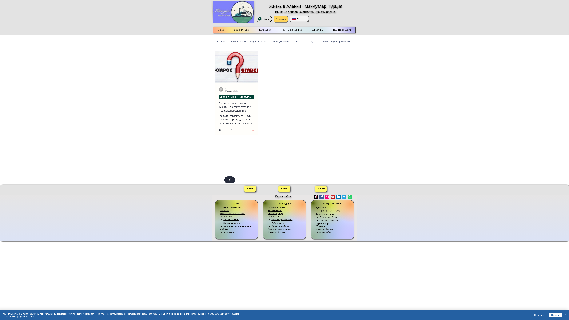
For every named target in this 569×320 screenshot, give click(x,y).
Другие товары (323, 223)
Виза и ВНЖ (273, 216)
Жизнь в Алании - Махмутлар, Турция (305, 6)
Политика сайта (323, 232)
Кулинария (321, 208)
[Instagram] (327, 197)
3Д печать (320, 226)
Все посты (220, 42)
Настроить (539, 314)
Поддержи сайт (227, 232)
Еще (297, 42)
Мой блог (224, 229)
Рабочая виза (278, 223)
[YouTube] (333, 197)
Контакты (224, 210)
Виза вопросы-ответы (281, 219)
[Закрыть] (565, 315)
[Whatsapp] (350, 197)
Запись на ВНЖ (231, 219)
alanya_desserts (280, 42)
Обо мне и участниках (230, 208)
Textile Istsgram (329, 220)
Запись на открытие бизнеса (237, 226)
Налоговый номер (276, 208)
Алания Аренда (275, 213)
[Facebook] (321, 197)
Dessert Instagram (330, 211)
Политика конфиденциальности (19, 316)
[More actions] (254, 89)
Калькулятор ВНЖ (280, 226)
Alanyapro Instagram (232, 213)
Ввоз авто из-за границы (279, 229)
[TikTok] (316, 197)
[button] (312, 42)
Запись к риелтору (232, 223)
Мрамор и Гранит (324, 229)
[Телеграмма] (344, 197)
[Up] (229, 179)
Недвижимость (275, 210)
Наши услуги (226, 216)
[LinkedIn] (338, 197)
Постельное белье (328, 217)
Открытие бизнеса (277, 232)
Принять (555, 314)
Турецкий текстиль (325, 214)
